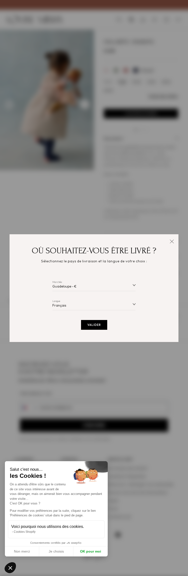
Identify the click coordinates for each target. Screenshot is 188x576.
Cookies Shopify (24, 531)
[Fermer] (172, 241)
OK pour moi (90, 551)
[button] (10, 568)
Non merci (22, 551)
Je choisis (56, 551)
